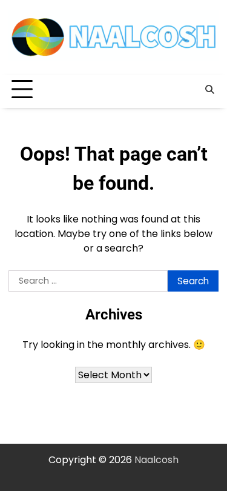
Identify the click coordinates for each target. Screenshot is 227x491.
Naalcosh (156, 460)
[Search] (209, 90)
